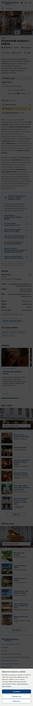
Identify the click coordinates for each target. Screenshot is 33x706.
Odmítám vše (16, 696)
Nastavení (16, 701)
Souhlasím (16, 691)
